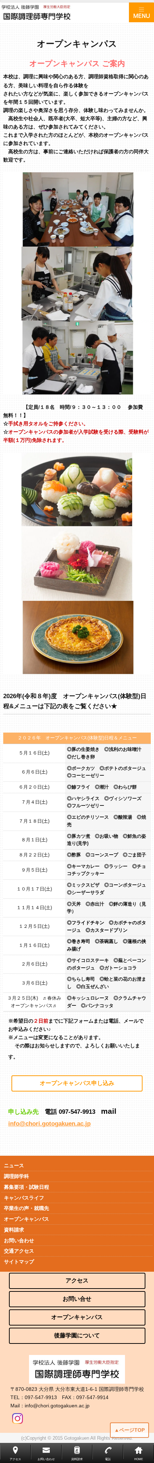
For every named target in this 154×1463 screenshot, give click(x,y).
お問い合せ (77, 1299)
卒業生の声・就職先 (26, 1208)
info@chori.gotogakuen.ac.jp (49, 1123)
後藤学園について (77, 1335)
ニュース (14, 1165)
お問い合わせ (19, 1240)
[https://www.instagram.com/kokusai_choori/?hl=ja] (17, 1417)
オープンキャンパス (26, 1218)
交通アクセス (19, 1250)
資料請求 (14, 1229)
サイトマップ (19, 1261)
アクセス (77, 1280)
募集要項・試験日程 (26, 1186)
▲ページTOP (129, 1430)
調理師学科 (16, 1176)
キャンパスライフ (24, 1197)
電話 (108, 1459)
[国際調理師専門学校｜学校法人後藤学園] (64, 13)
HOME (138, 1459)
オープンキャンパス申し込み (77, 1083)
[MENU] (141, 12)
